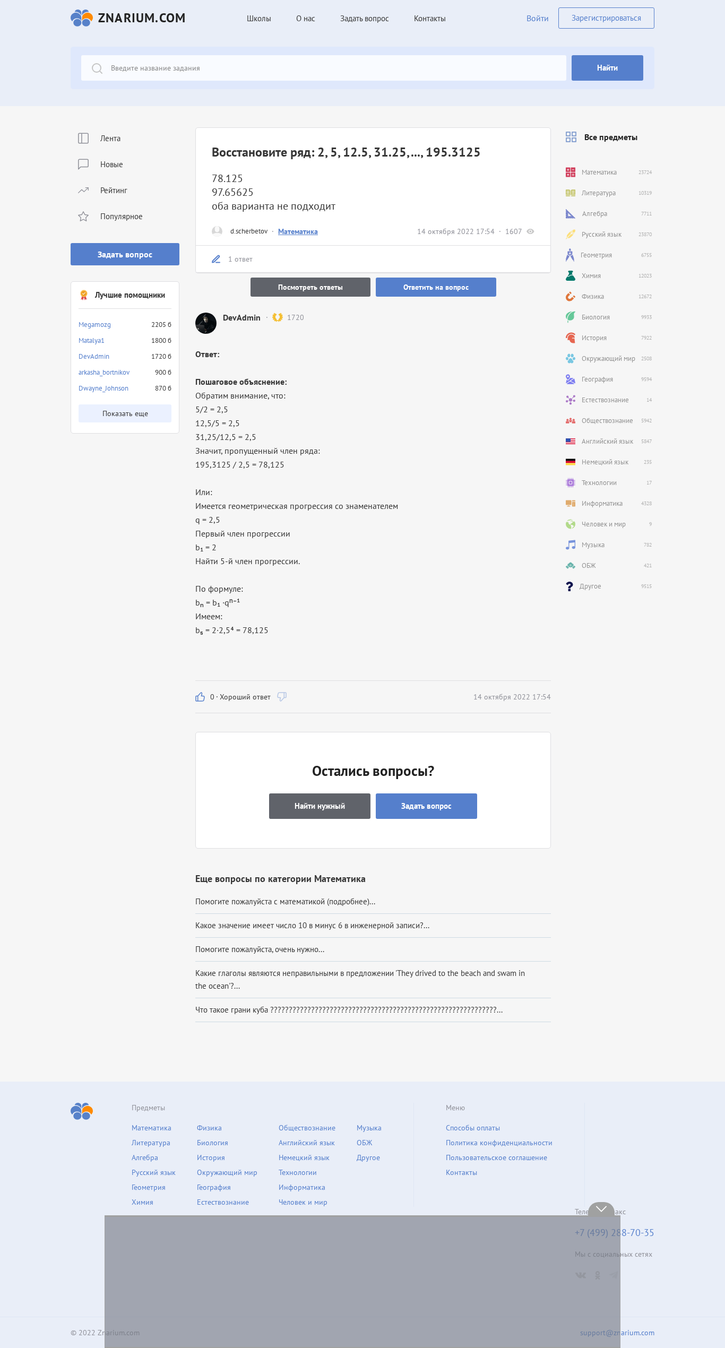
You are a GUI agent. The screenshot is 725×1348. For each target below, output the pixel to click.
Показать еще (125, 413)
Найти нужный (320, 806)
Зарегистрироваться (606, 18)
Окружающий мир (227, 1172)
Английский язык (307, 1142)
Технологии (298, 1172)
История (211, 1157)
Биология (212, 1142)
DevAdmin (94, 356)
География (214, 1187)
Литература (151, 1142)
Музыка (369, 1128)
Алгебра (145, 1157)
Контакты (430, 18)
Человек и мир (303, 1202)
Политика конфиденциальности (499, 1142)
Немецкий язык (304, 1157)
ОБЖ (364, 1142)
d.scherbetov (248, 231)
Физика (209, 1128)
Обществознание (307, 1128)
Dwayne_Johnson (103, 388)
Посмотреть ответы (310, 287)
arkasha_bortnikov (104, 372)
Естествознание (223, 1202)
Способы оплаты (473, 1128)
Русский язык (154, 1172)
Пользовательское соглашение (496, 1157)
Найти (607, 68)
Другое (368, 1157)
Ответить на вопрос (436, 287)
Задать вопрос (125, 254)
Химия (142, 1202)
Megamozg (95, 324)
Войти (538, 18)
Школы (259, 18)
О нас (305, 18)
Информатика (302, 1187)
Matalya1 (92, 340)
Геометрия (149, 1187)
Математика (298, 231)
